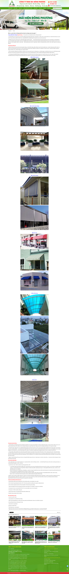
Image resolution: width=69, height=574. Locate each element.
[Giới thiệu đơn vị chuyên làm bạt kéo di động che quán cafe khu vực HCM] (28, 535)
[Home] (12, 3)
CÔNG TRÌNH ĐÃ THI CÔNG (28, 8)
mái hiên (21, 36)
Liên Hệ (44, 8)
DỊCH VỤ (20, 8)
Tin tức (40, 8)
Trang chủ (10, 8)
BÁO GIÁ (49, 8)
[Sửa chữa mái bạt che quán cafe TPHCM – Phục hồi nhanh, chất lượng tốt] (15, 535)
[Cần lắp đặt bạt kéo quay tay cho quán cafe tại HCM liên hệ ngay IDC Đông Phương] (41, 535)
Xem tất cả (17, 514)
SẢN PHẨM (35, 8)
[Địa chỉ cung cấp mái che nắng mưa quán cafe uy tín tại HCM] (54, 535)
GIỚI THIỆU (15, 8)
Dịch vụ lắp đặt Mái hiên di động (25, 37)
